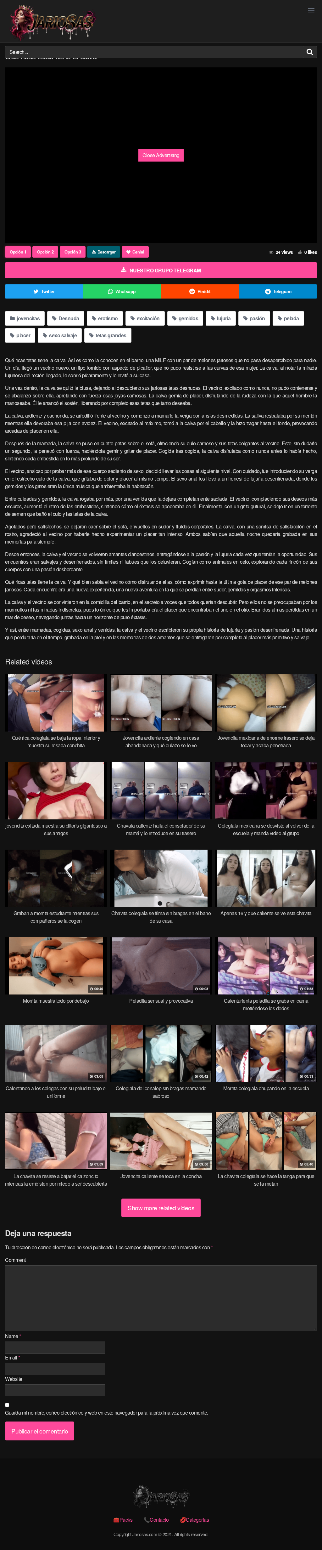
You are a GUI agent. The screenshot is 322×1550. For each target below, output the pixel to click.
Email (12, 1357)
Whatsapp (125, 291)
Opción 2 (45, 252)
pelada (291, 318)
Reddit (204, 291)
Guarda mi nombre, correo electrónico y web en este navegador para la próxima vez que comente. (106, 1412)
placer (23, 335)
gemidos (187, 318)
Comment (15, 1259)
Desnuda (68, 318)
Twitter (48, 291)
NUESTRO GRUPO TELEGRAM (165, 270)
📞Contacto (156, 1519)
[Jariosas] (52, 23)
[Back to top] (305, 1529)
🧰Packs (122, 1519)
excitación (148, 318)
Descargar (106, 252)
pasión (256, 318)
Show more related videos (161, 1207)
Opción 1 (18, 252)
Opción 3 (72, 252)
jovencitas (28, 318)
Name (13, 1336)
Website (13, 1378)
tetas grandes (110, 335)
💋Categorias (194, 1519)
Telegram (282, 291)
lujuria (223, 318)
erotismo (107, 318)
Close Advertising (161, 155)
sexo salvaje (62, 335)
